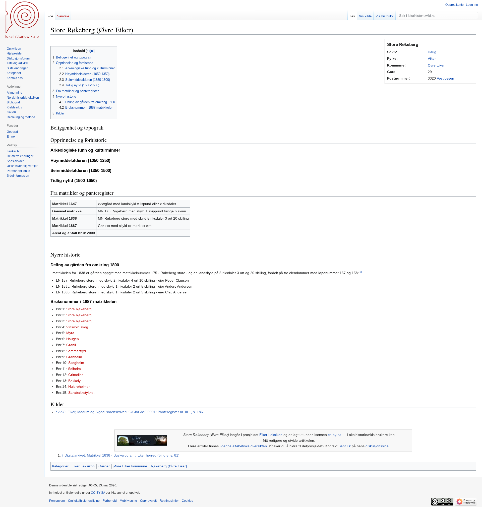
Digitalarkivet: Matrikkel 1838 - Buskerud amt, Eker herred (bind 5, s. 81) (122, 455)
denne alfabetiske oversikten (244, 446)
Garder (104, 466)
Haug (432, 52)
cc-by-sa (334, 435)
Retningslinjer (169, 500)
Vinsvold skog (77, 327)
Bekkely (74, 381)
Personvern (57, 500)
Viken (432, 58)
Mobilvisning (128, 500)
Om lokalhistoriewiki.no (84, 500)
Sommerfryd (76, 351)
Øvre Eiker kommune (130, 466)
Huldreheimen (79, 387)
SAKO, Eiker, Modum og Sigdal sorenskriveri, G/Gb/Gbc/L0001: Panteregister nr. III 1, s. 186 (129, 412)
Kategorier (60, 466)
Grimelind (76, 375)
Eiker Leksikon (270, 435)
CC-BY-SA (98, 492)
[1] (360, 272)
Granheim (74, 357)
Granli (71, 345)
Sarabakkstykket (81, 393)
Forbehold (110, 500)
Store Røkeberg (79, 309)
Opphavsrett (148, 500)
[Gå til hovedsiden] (22, 20)
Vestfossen (445, 78)
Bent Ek (344, 446)
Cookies (187, 500)
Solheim (74, 369)
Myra (70, 333)
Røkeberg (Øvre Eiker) (169, 466)
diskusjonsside (377, 446)
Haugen (72, 339)
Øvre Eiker (436, 65)
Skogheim (76, 363)
